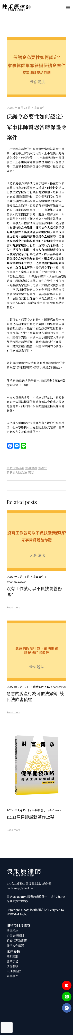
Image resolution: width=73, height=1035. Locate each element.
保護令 (42, 468)
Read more (13, 607)
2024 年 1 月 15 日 (18, 810)
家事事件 (39, 108)
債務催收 (38, 687)
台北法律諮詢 (15, 468)
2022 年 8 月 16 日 (18, 687)
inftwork (54, 810)
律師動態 (37, 810)
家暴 (31, 472)
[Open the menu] (67, 7)
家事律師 (31, 468)
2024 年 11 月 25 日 (19, 108)
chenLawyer (16, 582)
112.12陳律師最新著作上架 (30, 817)
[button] (66, 1008)
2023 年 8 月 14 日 (18, 577)
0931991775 (19, 896)
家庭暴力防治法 (17, 472)
